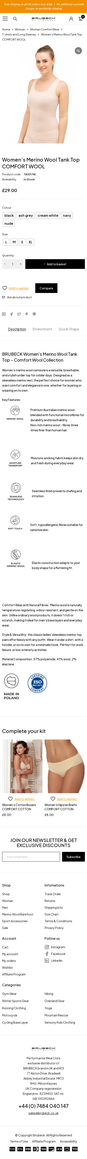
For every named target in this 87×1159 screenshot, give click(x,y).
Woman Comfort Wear (44, 29)
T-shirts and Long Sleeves (19, 34)
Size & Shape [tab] (68, 329)
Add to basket (56, 264)
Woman (20, 29)
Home (6, 29)
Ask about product (19, 297)
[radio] (9, 215)
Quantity (8, 255)
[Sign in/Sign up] (71, 19)
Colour (6, 207)
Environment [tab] (42, 329)
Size (5, 234)
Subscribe (73, 857)
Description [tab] (17, 329)
